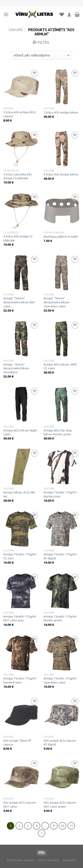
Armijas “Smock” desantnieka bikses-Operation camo (57, 302)
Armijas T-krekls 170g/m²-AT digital (60, 556)
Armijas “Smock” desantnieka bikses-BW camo (19, 302)
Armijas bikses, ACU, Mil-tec (19, 494)
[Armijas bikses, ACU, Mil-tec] (21, 467)
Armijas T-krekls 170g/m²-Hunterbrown (20, 680)
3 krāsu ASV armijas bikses (61, 112)
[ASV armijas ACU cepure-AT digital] (62, 715)
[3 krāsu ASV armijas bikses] (62, 87)
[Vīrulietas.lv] (34, 14)
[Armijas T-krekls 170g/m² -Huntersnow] (62, 467)
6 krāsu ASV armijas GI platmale (17, 238)
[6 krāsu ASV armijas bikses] (62, 149)
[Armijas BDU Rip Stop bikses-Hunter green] (62, 405)
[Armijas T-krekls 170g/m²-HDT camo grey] (21, 591)
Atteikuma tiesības (21, 860)
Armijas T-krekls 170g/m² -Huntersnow (61, 494)
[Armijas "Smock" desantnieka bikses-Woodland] (21, 339)
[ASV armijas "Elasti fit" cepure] (21, 715)
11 (71, 826)
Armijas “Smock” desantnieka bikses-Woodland (16, 368)
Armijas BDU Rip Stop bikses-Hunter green (58, 432)
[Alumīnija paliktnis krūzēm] (62, 211)
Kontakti (69, 860)
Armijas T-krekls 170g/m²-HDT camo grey (20, 618)
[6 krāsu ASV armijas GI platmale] (21, 211)
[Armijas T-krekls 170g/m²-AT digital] (62, 529)
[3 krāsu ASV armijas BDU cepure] (21, 87)
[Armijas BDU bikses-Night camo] (21, 405)
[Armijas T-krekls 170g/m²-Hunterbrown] (21, 653)
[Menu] (6, 14)
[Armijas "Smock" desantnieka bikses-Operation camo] (62, 273)
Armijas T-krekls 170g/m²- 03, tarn (20, 556)
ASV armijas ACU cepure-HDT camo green (60, 804)
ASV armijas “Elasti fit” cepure (17, 742)
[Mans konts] (69, 14)
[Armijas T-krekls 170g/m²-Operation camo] (62, 653)
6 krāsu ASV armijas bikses (61, 174)
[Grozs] (77, 14)
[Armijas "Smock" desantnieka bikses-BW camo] (21, 273)
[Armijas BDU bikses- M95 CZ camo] (62, 339)
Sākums (16, 30)
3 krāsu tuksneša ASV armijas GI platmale (17, 176)
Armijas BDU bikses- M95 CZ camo (60, 366)
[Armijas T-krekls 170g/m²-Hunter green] (62, 591)
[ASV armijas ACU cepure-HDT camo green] (62, 777)
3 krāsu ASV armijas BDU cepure (19, 114)
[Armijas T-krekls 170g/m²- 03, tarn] (21, 529)
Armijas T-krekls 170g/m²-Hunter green (60, 618)
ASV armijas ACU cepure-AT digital (60, 742)
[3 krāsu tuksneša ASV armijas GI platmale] (21, 149)
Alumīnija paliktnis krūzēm (61, 236)
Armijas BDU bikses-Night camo (20, 432)
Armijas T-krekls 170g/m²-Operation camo (60, 680)
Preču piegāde (49, 860)
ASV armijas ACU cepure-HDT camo (19, 804)
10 (62, 826)
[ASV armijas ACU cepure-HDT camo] (21, 777)
